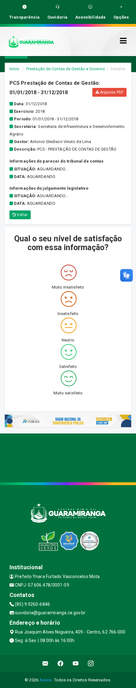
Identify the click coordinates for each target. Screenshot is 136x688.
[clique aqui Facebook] (60, 663)
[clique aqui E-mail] (45, 663)
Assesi (45, 680)
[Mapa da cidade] (68, 457)
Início (14, 68)
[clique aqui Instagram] (90, 663)
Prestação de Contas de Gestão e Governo (65, 68)
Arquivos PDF (111, 92)
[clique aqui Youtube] (75, 663)
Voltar (22, 215)
